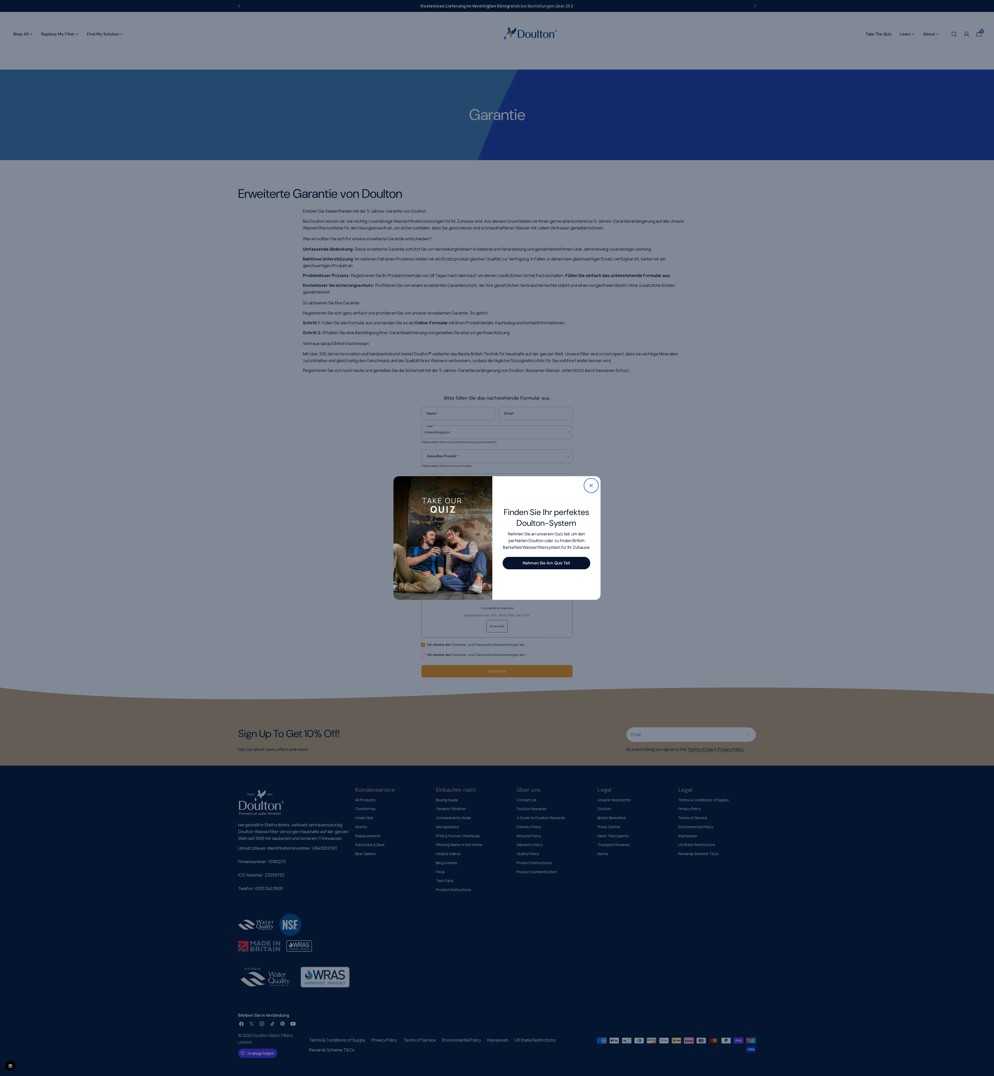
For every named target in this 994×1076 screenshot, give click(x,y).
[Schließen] (591, 485)
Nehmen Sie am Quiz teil (546, 563)
